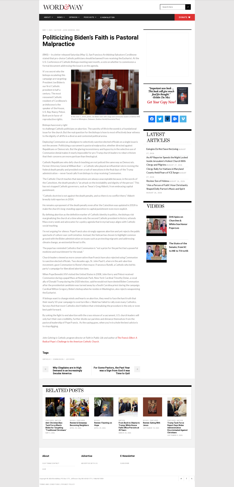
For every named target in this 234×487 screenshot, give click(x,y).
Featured (50, 420)
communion (58, 359)
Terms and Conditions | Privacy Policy (57, 484)
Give (44, 469)
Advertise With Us (89, 463)
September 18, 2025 (151, 428)
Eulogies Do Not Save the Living (162, 149)
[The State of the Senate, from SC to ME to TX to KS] (156, 261)
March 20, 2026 (125, 433)
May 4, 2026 (50, 433)
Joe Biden (70, 359)
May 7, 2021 (47, 30)
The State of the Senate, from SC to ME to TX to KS (178, 247)
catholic (47, 359)
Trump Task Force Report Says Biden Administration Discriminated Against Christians (177, 428)
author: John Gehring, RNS (67, 30)
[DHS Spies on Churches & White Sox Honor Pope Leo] (156, 235)
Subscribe (124, 463)
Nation (58, 420)
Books (73, 420)
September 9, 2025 (175, 435)
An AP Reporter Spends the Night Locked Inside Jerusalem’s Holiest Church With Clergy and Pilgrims (167, 161)
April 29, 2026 (75, 428)
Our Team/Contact (50, 463)
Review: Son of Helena (157, 181)
